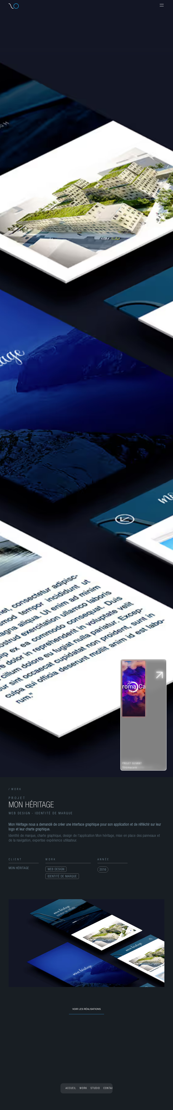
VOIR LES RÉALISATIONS (86, 1009)
